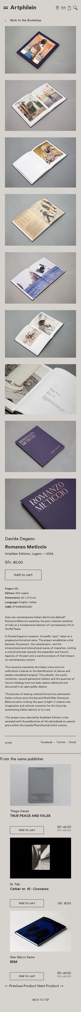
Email (72, 742)
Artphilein (23, 7)
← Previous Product (21, 986)
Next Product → (50, 986)
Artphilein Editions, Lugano (23, 553)
